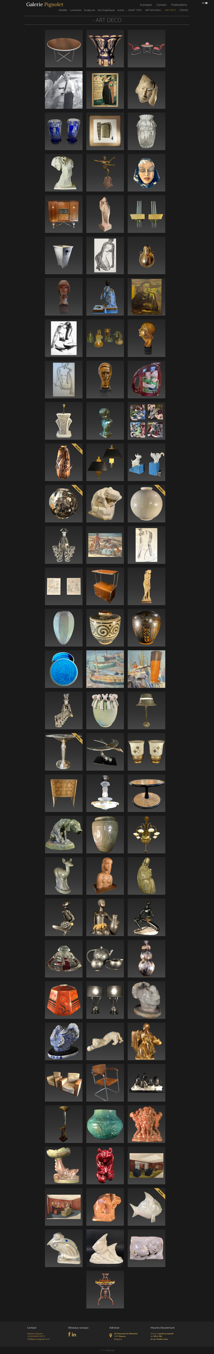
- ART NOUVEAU (152, 10)
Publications (179, 5)
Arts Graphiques (106, 10)
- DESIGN (183, 10)
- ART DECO (170, 10)
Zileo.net (110, 1350)
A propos (146, 5)
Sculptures (89, 10)
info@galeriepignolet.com (38, 1339)
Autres (120, 10)
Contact (162, 5)
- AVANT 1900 (134, 10)
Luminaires (75, 10)
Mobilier (63, 10)
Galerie (44, 4)
